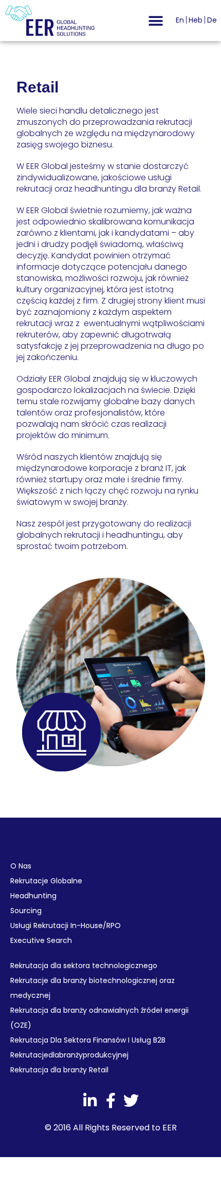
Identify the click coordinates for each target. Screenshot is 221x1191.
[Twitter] (131, 1100)
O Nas (20, 866)
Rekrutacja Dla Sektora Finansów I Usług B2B (87, 1040)
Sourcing (26, 910)
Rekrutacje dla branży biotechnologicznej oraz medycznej (92, 987)
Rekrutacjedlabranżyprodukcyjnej (69, 1055)
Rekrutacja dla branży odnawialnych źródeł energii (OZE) (99, 1017)
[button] (155, 20)
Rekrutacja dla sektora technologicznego (83, 965)
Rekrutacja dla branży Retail (59, 1070)
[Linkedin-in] (90, 1100)
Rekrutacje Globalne (46, 881)
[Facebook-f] (110, 1100)
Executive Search (41, 940)
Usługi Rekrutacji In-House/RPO (65, 925)
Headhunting (33, 896)
